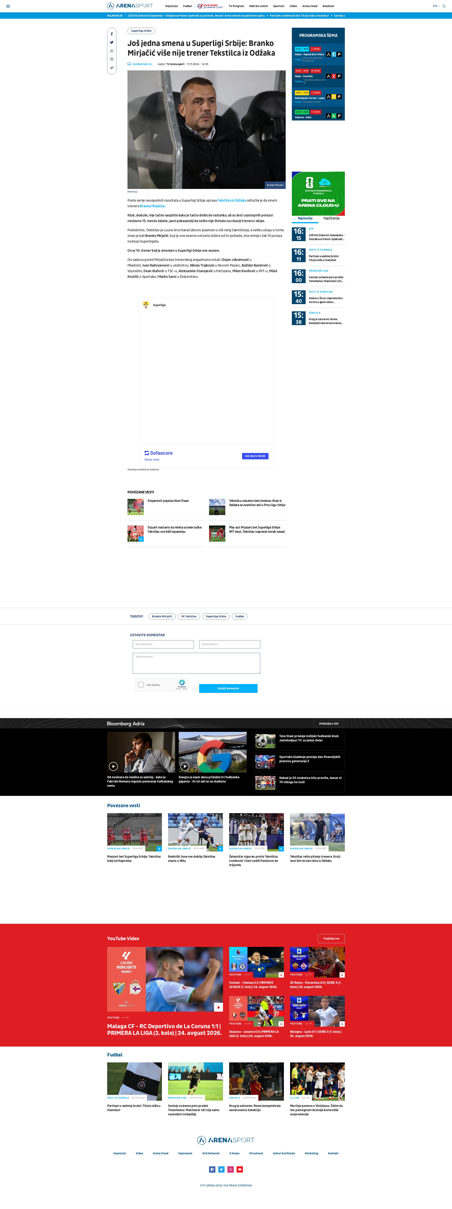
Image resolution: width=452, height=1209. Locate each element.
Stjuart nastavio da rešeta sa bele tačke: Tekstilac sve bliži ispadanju (175, 529)
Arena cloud (309, 6)
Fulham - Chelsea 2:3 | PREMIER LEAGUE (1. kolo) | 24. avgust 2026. (253, 985)
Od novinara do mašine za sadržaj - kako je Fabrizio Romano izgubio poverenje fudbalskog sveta (140, 781)
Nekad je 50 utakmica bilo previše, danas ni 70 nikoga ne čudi (310, 780)
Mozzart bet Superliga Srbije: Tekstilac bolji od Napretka (134, 859)
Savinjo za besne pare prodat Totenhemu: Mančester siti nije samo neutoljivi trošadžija (326, 279)
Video (293, 6)
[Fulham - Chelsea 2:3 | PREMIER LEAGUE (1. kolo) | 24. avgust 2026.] (256, 962)
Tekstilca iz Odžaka (231, 200)
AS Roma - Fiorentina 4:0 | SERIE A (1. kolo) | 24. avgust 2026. (315, 985)
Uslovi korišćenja (284, 1153)
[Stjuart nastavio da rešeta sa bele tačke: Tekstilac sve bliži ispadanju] (135, 533)
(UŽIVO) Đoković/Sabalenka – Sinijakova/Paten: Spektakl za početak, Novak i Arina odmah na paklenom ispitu (161, 15)
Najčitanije (331, 218)
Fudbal (187, 6)
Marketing (311, 1153)
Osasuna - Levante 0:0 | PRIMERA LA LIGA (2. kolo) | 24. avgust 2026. (254, 1034)
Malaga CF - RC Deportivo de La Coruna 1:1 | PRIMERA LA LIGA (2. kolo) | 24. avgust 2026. (164, 1029)
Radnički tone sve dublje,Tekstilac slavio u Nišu (191, 859)
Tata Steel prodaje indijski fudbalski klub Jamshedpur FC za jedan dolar (309, 738)
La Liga (294, 1097)
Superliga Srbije (141, 31)
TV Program (236, 6)
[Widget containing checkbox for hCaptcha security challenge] (162, 684)
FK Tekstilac (189, 616)
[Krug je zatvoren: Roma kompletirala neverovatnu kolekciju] (256, 1081)
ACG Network (211, 1153)
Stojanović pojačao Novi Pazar (168, 501)
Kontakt (333, 1153)
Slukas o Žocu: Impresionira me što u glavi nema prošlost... (326, 300)
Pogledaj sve (328, 724)
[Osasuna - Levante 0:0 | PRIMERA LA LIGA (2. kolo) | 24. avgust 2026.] (256, 1011)
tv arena (208, 1185)
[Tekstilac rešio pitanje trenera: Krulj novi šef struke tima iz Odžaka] (317, 832)
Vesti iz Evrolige (321, 291)
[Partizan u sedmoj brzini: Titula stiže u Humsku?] (134, 1081)
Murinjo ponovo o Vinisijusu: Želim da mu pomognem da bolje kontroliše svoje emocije (316, 1110)
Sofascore (154, 469)
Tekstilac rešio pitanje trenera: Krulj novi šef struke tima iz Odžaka (315, 859)
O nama (234, 1153)
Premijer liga (318, 270)
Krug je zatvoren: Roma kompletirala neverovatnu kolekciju (325, 321)
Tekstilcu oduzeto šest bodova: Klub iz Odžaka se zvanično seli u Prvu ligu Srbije (257, 503)
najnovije (120, 1153)
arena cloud (160, 1153)
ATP (311, 228)
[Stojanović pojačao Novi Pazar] (135, 507)
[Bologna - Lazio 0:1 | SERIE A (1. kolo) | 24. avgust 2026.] (317, 1011)
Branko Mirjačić (162, 616)
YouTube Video (123, 939)
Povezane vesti (140, 492)
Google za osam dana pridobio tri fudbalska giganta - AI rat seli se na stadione (209, 779)
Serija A (314, 312)
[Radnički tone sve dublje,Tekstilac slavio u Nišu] (195, 832)
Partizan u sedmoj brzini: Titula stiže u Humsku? (265, 15)
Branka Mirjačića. (152, 206)
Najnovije (171, 6)
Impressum (185, 1153)
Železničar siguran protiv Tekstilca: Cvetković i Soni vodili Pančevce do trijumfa (253, 861)
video (139, 1153)
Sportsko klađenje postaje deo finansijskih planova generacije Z (309, 759)
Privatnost (256, 1153)
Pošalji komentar (228, 688)
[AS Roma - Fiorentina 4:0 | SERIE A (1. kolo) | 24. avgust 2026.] (317, 962)
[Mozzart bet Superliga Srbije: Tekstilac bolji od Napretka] (134, 832)
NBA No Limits (258, 6)
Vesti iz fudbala (320, 249)
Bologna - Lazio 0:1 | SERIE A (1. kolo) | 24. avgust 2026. (315, 1034)
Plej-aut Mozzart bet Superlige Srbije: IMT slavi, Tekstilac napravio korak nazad (257, 529)
